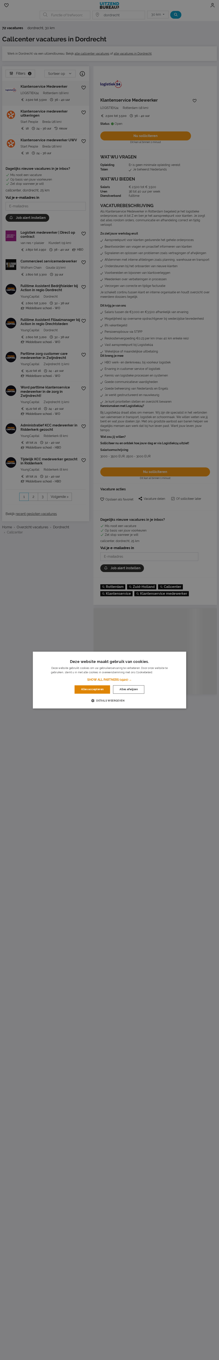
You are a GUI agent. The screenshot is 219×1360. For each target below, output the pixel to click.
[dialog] (109, 680)
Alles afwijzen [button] (129, 689)
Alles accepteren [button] (92, 689)
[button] (109, 680)
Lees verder (160, 672)
